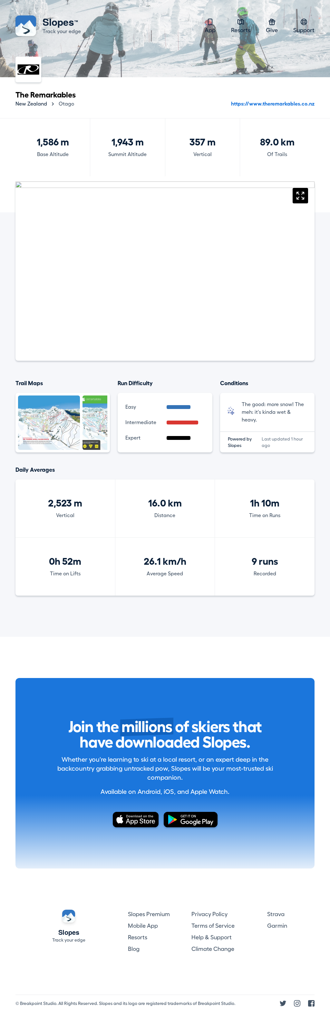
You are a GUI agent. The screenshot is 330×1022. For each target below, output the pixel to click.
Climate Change (212, 949)
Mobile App (143, 926)
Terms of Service (213, 926)
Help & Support (211, 937)
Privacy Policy (209, 914)
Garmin (277, 926)
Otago (66, 104)
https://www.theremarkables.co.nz (273, 104)
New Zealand (31, 104)
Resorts (240, 30)
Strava (276, 914)
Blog (134, 949)
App (210, 30)
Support (304, 30)
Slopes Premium (149, 914)
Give (272, 30)
